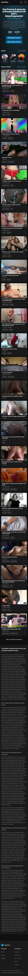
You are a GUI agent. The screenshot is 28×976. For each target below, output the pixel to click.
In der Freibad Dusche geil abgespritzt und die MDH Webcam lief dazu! (13, 324)
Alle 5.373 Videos (22, 67)
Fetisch (8, 114)
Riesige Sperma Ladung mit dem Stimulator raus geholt (14, 484)
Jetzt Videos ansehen (14, 42)
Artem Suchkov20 (6, 182)
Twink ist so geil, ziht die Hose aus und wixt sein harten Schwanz (14, 532)
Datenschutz (18, 955)
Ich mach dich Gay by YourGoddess (11, 110)
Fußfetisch (9, 353)
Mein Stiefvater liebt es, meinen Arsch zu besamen (12, 462)
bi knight (4, 277)
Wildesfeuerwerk (6, 230)
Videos (2, 952)
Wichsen (12, 91)
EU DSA (16, 964)
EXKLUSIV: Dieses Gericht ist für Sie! (11, 204)
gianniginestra (6, 583)
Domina (4, 114)
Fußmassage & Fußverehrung (9, 349)
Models (3, 955)
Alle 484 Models (22, 50)
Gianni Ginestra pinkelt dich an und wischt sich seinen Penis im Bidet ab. (13, 581)
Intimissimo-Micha (6, 374)
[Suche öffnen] (21, 2)
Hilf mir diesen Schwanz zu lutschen (11, 134)
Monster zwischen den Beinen (9, 557)
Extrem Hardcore (6, 633)
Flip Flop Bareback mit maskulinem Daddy (12, 396)
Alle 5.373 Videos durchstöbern (14, 639)
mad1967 (4, 159)
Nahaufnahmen (5, 304)
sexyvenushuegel (6, 253)
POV (11, 586)
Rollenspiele (10, 138)
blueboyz (5, 350)
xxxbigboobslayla (6, 135)
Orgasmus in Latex (6, 157)
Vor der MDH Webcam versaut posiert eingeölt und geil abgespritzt (13, 299)
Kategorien (3, 958)
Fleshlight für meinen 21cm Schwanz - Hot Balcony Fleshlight (12, 86)
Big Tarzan (5, 558)
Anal (3, 442)
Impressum (17, 952)
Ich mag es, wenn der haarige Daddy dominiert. (14, 416)
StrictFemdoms (6, 88)
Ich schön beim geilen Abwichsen (10, 275)
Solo (12, 208)
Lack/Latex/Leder (10, 161)
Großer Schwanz (6, 91)
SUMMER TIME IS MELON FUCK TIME (11, 629)
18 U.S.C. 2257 (18, 958)
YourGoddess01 (6, 112)
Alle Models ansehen (14, 38)
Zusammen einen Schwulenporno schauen (12, 251)
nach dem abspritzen (7, 372)
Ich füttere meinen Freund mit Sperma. (11, 181)
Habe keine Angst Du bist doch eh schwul (12, 508)
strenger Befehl (6, 605)
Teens (12, 185)
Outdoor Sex (5, 329)
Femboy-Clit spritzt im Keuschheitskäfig (12, 228)
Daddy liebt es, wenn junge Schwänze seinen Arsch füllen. (13, 437)
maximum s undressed (7, 302)
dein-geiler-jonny (6, 486)
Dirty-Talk (4, 138)
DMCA (16, 961)
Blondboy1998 (6, 535)
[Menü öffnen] (25, 2)
